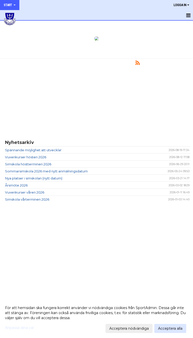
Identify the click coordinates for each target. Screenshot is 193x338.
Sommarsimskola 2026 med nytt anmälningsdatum (46, 171)
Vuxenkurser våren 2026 (24, 192)
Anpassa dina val (19, 327)
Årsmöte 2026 (16, 185)
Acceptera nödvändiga (129, 328)
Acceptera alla (170, 328)
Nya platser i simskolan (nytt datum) (33, 178)
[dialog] (96, 318)
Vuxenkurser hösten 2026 (25, 157)
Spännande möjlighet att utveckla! (33, 150)
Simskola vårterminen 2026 (27, 199)
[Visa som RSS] (137, 64)
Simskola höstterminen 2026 (28, 164)
